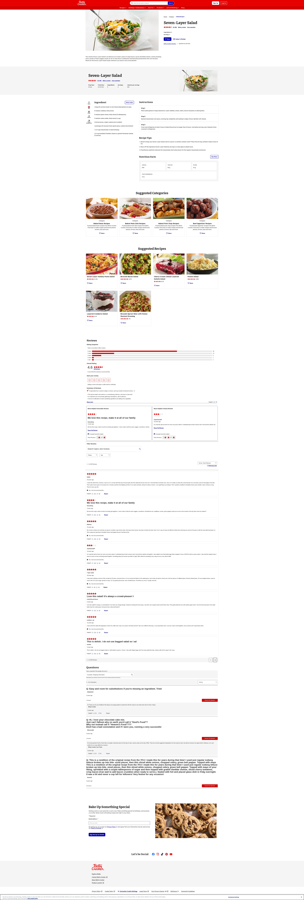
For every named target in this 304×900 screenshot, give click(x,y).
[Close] (301, 897)
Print (89, 113)
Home (165, 16)
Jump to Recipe (180, 39)
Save (168, 39)
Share (89, 117)
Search (171, 3)
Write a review (182, 27)
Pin (89, 108)
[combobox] (150, 3)
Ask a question (191, 27)
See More (214, 157)
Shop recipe (129, 102)
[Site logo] (99, 867)
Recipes (171, 16)
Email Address (93, 819)
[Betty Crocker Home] (82, 3)
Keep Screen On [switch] (89, 122)
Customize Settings (233, 897)
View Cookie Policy (32, 898)
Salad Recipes (180, 16)
